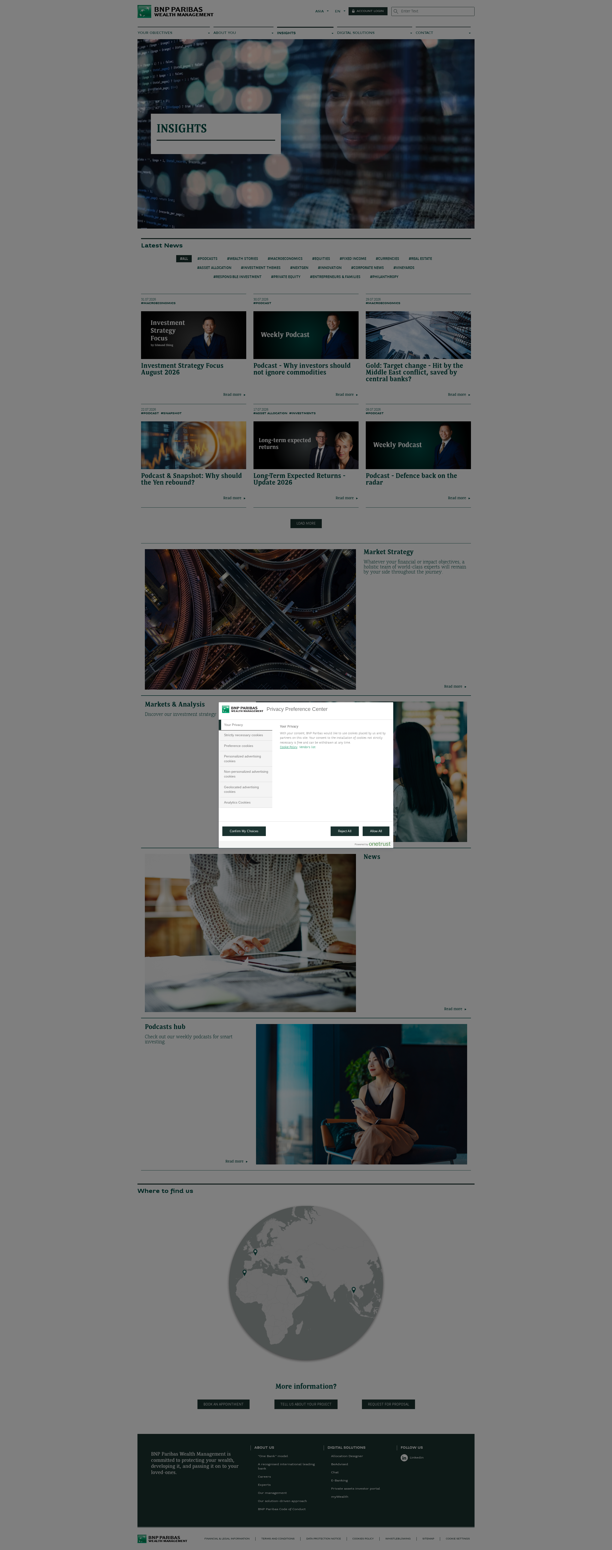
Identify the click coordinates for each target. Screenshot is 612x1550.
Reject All (344, 831)
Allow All (376, 831)
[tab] (245, 725)
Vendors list (307, 747)
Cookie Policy (288, 747)
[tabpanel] (335, 738)
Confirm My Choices (244, 831)
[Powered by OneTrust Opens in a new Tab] (373, 845)
